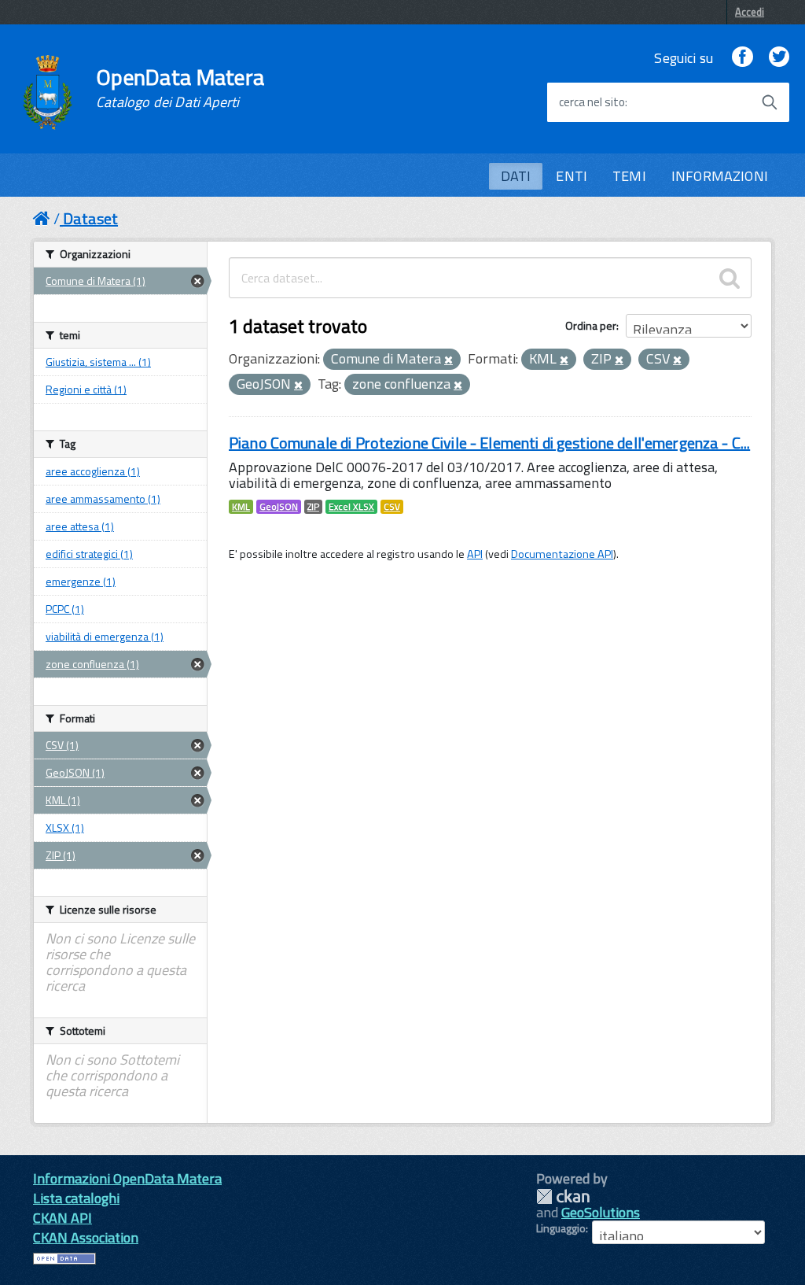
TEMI (629, 175)
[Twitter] (779, 57)
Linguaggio (561, 1228)
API (475, 554)
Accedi (749, 12)
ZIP (313, 507)
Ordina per (590, 325)
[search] (729, 278)
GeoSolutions (600, 1212)
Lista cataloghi (76, 1198)
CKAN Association (85, 1237)
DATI (516, 175)
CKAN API (62, 1217)
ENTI (571, 175)
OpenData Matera (180, 88)
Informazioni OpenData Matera (127, 1178)
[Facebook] (742, 57)
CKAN (563, 1196)
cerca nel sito (592, 102)
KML (241, 507)
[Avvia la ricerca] (769, 102)
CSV (392, 507)
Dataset (90, 218)
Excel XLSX (351, 507)
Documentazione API (562, 554)
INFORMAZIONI (719, 175)
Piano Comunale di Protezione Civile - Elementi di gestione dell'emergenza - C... (489, 442)
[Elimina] (448, 360)
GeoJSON (278, 507)
